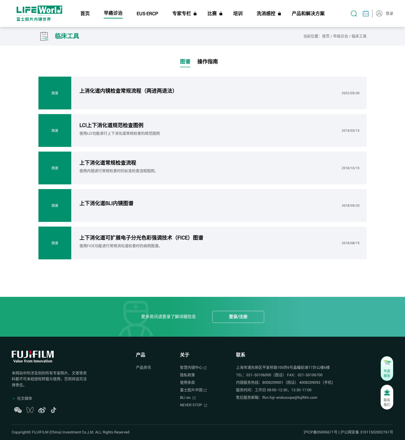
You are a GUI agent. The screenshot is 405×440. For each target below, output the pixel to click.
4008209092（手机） (317, 382)
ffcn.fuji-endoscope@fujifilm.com (289, 397)
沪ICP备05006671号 (321, 432)
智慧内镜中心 (191, 367)
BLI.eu (185, 397)
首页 (326, 36)
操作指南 (207, 61)
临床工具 (359, 36)
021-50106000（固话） (266, 375)
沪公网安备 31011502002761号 (366, 432)
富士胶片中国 (191, 390)
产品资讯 (143, 367)
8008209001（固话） (280, 382)
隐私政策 (187, 375)
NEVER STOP (191, 405)
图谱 (185, 61)
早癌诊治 (340, 36)
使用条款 (187, 382)
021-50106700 (310, 375)
